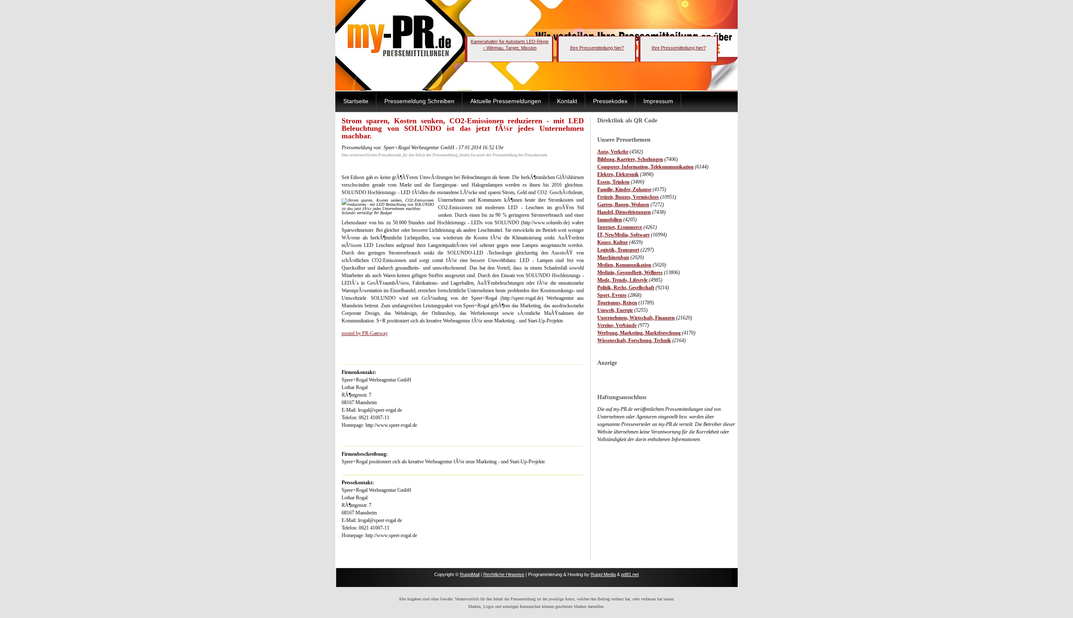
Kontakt (567, 101)
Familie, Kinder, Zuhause (624, 189)
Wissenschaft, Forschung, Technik (634, 340)
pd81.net (630, 574)
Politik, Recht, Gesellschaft (625, 288)
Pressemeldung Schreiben (419, 101)
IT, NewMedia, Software (623, 235)
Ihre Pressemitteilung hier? (597, 47)
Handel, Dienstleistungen (624, 212)
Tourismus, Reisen (617, 303)
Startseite (355, 101)
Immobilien (609, 220)
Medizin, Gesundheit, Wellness (630, 272)
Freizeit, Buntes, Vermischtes (628, 197)
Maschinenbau (613, 257)
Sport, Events (612, 295)
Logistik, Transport (618, 250)
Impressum (658, 101)
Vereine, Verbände (617, 325)
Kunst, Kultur (612, 242)
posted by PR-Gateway (365, 333)
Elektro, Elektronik (618, 174)
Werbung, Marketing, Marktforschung (639, 333)
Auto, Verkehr (612, 152)
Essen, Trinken (613, 182)
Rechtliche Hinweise (503, 574)
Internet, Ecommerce (619, 227)
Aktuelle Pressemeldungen (505, 101)
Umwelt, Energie (615, 310)
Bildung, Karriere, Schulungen (630, 159)
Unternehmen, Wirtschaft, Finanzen (636, 318)
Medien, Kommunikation (624, 265)
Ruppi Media (603, 574)
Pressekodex (610, 101)
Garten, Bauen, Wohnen (623, 205)
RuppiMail (469, 574)
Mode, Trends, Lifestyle (622, 280)
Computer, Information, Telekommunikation (645, 167)
